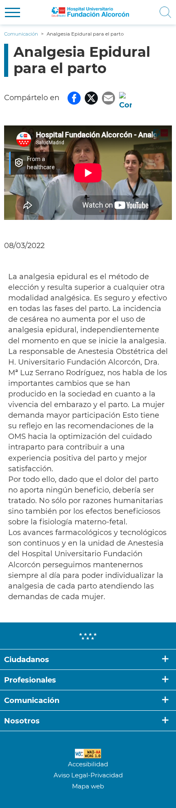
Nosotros (22, 720)
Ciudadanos (26, 659)
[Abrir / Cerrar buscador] (162, 12)
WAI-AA (88, 754)
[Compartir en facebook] (74, 97)
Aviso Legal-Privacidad (88, 775)
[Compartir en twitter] (91, 97)
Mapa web (88, 786)
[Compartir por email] (108, 97)
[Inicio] (90, 12)
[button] (12, 12)
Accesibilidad (88, 764)
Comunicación (31, 700)
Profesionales (30, 680)
